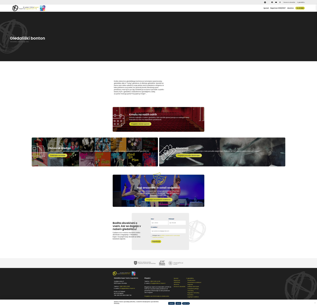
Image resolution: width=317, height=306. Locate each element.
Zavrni (178, 303)
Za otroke (299, 8)
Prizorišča (190, 295)
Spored (266, 8)
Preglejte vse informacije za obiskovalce (156, 296)
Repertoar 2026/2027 (278, 8)
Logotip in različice (193, 297)
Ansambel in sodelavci (194, 282)
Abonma (290, 8)
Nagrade (190, 284)
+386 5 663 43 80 (124, 286)
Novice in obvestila (289, 2)
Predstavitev (191, 280)
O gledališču (301, 2)
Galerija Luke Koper (193, 286)
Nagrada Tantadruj (193, 293)
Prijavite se (156, 241)
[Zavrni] (315, 303)
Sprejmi (171, 303)
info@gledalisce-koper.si (127, 288)
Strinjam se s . (166, 236)
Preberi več (186, 303)
